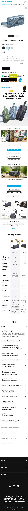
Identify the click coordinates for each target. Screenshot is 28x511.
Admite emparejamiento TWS (14, 192)
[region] (14, 334)
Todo (7, 4)
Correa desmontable (14, 156)
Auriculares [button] (4, 467)
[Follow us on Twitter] (18, 486)
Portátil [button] (3, 471)
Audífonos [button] (4, 464)
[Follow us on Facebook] (14, 486)
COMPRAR (6, 68)
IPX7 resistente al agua (14, 189)
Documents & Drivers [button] (7, 443)
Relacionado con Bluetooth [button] (9, 438)
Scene (17, 36)
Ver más (22, 63)
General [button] (3, 326)
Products (11, 36)
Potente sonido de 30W (14, 153)
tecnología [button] (4, 474)
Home (3, 4)
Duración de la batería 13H (14, 159)
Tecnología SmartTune (14, 150)
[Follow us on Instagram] (10, 486)
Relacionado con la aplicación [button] (10, 427)
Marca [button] (3, 460)
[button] (3, 48)
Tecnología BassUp (14, 186)
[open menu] (25, 2)
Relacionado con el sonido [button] (8, 433)
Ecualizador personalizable (14, 196)
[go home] (7, 1)
